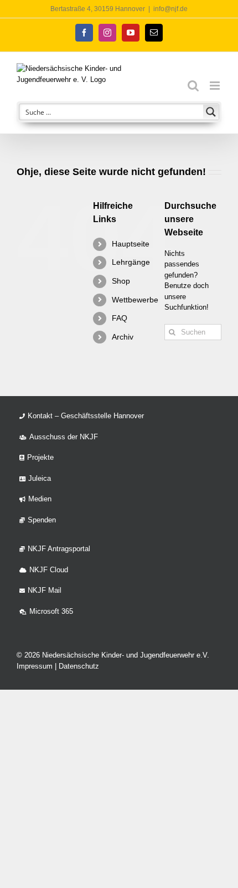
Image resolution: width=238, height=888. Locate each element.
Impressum (35, 666)
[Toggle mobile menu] (215, 85)
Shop (121, 280)
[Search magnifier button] (211, 112)
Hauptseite (130, 243)
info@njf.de (170, 9)
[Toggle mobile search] (193, 85)
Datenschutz (79, 666)
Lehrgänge (131, 262)
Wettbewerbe (135, 299)
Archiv (122, 336)
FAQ (119, 318)
